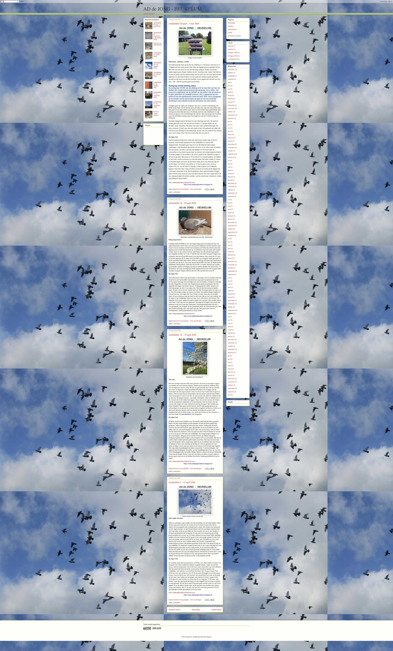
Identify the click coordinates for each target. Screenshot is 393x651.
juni (229, 85)
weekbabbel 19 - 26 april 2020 (182, 202)
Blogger (209, 637)
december (231, 105)
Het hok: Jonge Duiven (156, 113)
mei (229, 89)
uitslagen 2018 (232, 52)
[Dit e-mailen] (206, 189)
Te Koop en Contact (234, 36)
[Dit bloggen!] (208, 189)
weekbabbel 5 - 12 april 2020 (182, 482)
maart (230, 95)
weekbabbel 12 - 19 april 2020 (182, 334)
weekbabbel (176, 192)
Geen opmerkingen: (196, 189)
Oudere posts (216, 609)
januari (230, 102)
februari (230, 98)
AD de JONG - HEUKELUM (172, 8)
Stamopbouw (232, 29)
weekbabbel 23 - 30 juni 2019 (157, 74)
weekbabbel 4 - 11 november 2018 (157, 94)
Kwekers (230, 26)
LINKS (230, 32)
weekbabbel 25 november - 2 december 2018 (157, 36)
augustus (231, 79)
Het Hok (230, 46)
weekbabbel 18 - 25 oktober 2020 (157, 65)
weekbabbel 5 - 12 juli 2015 (157, 54)
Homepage (196, 609)
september (231, 76)
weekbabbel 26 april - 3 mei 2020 (184, 23)
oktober (230, 72)
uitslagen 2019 (232, 56)
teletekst (230, 49)
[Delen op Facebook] (212, 189)
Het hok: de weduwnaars (158, 44)
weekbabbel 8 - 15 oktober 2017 (157, 84)
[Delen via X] (210, 189)
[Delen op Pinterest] (213, 189)
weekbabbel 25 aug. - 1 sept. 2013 (157, 24)
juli (229, 82)
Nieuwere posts (174, 609)
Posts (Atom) (199, 615)
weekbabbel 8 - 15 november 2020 (157, 104)
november (231, 69)
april (229, 92)
